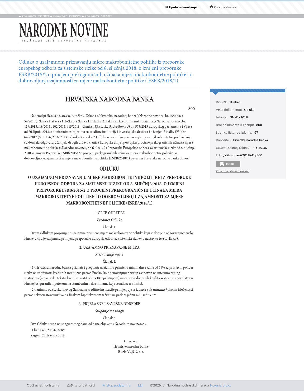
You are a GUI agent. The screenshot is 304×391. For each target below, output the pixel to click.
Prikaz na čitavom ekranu (232, 171)
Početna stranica (225, 7)
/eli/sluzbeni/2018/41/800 (242, 156)
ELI (140, 386)
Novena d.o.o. (220, 386)
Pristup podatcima (116, 386)
